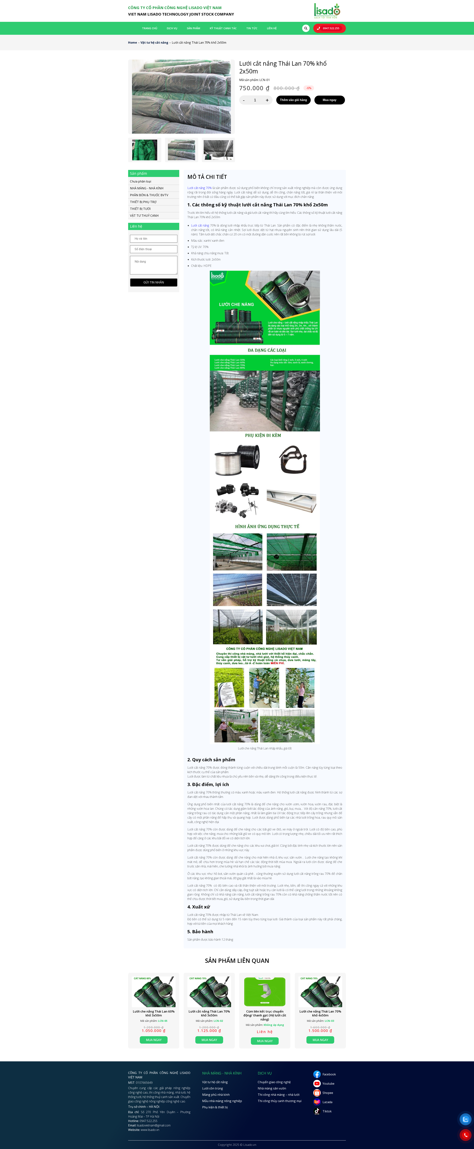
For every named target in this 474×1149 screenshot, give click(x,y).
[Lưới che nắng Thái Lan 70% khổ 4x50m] (320, 991)
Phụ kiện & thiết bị (215, 1107)
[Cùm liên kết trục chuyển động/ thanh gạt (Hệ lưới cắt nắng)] (265, 991)
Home (132, 42)
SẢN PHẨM (193, 28)
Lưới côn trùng (212, 1088)
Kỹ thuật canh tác (223, 28)
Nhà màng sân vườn (272, 1088)
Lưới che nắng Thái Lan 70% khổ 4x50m (320, 1013)
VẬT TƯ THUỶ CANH (144, 216)
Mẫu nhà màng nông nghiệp (222, 1101)
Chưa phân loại (140, 181)
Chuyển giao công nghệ (274, 1082)
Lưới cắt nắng (200, 225)
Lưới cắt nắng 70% (199, 188)
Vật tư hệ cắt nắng (154, 42)
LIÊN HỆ (272, 28)
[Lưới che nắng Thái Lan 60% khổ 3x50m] (154, 991)
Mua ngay (329, 100)
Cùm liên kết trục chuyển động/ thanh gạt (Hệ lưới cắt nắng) (264, 1015)
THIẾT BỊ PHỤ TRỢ (143, 202)
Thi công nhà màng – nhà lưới (278, 1095)
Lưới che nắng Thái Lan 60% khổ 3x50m (154, 1013)
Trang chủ (149, 28)
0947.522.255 (331, 28)
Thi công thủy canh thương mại (279, 1101)
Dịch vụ (172, 28)
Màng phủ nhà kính (216, 1095)
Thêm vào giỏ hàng (293, 100)
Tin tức (251, 28)
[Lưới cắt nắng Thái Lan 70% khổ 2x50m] (181, 97)
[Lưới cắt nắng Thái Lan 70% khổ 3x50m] (209, 991)
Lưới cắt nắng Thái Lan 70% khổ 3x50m (209, 1013)
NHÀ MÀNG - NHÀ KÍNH (146, 188)
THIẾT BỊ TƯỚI (140, 209)
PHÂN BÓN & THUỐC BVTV (149, 195)
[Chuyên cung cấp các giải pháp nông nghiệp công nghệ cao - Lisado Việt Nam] (327, 18)
